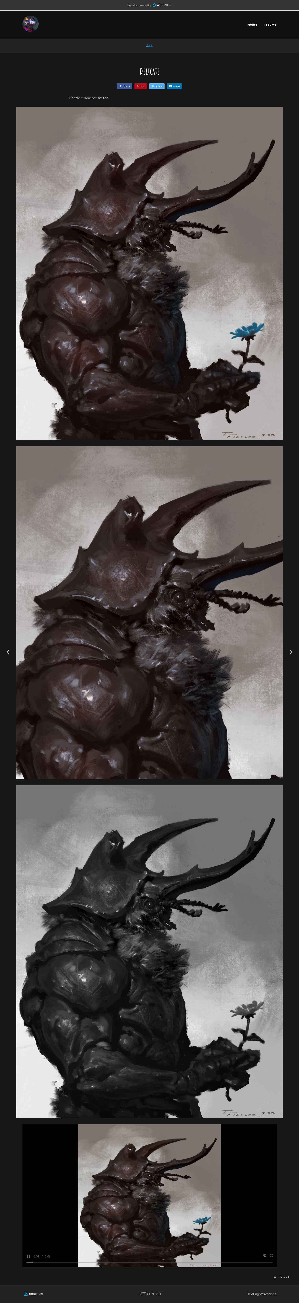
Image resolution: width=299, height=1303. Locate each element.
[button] (281, 1277)
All (149, 46)
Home (252, 24)
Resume (270, 24)
